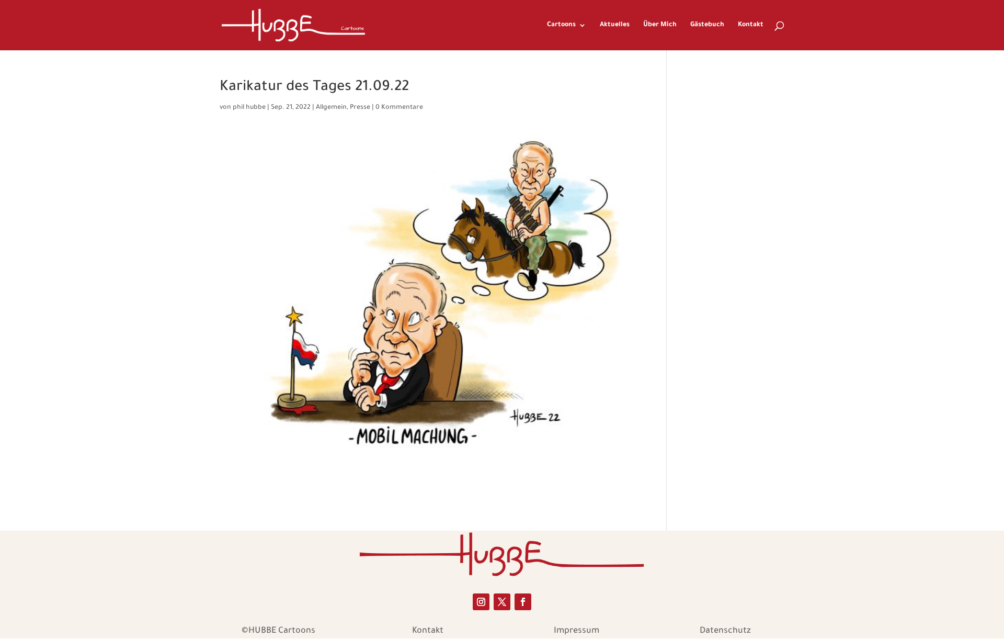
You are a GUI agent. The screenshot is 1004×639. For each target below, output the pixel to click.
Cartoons (561, 25)
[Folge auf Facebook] (523, 601)
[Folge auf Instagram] (481, 601)
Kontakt (750, 25)
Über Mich (660, 25)
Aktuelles (615, 25)
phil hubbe (249, 107)
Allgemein (331, 107)
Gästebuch (707, 25)
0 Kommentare (399, 107)
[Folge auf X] (502, 601)
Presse (360, 107)
